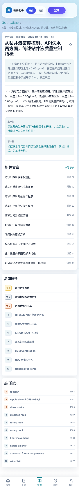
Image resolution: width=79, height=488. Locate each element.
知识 (39, 485)
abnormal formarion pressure (27, 453)
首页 (4, 22)
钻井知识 (14, 22)
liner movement (19, 437)
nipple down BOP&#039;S (25, 399)
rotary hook (17, 430)
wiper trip (15, 461)
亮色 (31, 10)
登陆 (56, 10)
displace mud (18, 414)
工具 (23, 485)
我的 (71, 485)
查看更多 (69, 167)
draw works (17, 407)
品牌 (55, 485)
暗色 (41, 10)
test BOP (15, 391)
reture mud (16, 422)
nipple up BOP (18, 445)
